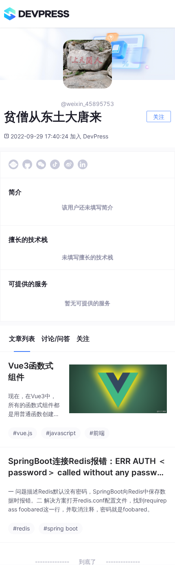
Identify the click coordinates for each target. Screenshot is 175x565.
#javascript (61, 432)
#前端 (97, 432)
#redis (21, 528)
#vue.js (22, 432)
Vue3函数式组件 (30, 371)
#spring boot (61, 528)
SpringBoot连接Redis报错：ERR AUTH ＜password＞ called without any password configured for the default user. (87, 467)
